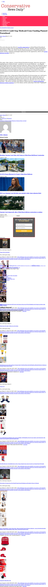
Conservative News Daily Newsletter (9, 275)
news (30, 265)
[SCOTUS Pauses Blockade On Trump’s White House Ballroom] (12, 171)
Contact (4, 19)
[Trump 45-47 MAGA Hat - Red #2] (3, 558)
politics (34, 265)
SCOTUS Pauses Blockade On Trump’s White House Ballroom (16, 174)
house (19, 265)
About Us (4, 21)
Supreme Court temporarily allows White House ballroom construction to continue (21, 212)
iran (24, 265)
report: (38, 265)
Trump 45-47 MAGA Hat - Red (5, 580)
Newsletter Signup (6, 22)
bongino (5, 265)
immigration (22, 265)
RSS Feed (4, 24)
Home (3, 16)
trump (2, 267)
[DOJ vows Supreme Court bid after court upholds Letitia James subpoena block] (12, 190)
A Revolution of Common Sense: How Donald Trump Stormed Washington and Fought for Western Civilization (19, 483)
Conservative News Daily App (8, 279)
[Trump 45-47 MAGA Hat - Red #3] (3, 565)
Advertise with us (5, 280)
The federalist (2, 27)
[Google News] (3, 118)
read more (24, 311)
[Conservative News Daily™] (15, 11)
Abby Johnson (3, 36)
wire (19, 267)
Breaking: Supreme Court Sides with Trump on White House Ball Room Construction (22, 155)
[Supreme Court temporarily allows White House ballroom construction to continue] (12, 209)
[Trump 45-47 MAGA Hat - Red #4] (3, 571)
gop (15, 265)
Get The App (5, 23)
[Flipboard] (9, 118)
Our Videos (4, 17)
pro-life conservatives (23, 47)
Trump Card (2, 386)
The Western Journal (9, 27)
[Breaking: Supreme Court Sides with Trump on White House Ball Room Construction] (12, 152)
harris (17, 265)
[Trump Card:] (3, 382)
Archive (4, 18)
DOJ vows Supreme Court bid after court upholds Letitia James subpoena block (20, 193)
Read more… (24, 111)
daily (8, 265)
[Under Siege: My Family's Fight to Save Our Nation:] (5, 321)
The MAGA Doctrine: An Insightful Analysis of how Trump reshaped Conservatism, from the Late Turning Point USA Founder (22, 463)
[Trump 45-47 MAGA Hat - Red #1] (3, 551)
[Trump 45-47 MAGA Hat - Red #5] (3, 578)
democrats (12, 265)
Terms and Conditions (6, 277)
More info (23, 258)
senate (45, 265)
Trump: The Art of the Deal (5, 252)
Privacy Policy (5, 276)
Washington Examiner (11, 267)
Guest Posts (4, 25)
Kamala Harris (28, 265)
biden (1, 265)
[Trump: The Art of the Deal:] (5, 248)
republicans (42, 265)
